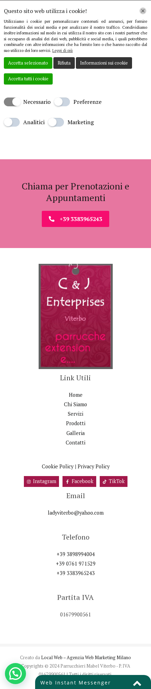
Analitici (34, 122)
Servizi (75, 413)
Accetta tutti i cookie (28, 78)
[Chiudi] (143, 11)
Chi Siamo (75, 404)
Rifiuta (64, 63)
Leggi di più (62, 50)
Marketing (80, 122)
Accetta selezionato (28, 63)
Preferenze (87, 102)
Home (76, 395)
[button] (15, 673)
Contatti (75, 442)
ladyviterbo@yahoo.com (76, 512)
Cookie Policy (57, 466)
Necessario (37, 102)
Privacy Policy (94, 466)
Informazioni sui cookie (104, 63)
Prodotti (75, 423)
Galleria (75, 433)
